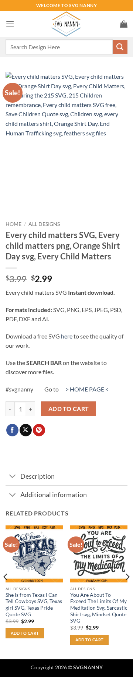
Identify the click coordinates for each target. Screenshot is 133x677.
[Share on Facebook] (12, 430)
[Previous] (5, 592)
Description (37, 476)
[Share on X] (26, 430)
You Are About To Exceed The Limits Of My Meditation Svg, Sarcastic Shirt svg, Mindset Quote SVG (98, 608)
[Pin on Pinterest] (39, 430)
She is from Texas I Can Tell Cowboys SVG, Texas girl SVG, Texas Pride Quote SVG (34, 604)
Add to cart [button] (25, 633)
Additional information (53, 495)
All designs (44, 224)
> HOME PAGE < (87, 389)
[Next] (127, 592)
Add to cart (68, 408)
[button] (10, 24)
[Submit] (120, 47)
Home (13, 224)
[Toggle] (13, 477)
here (66, 336)
